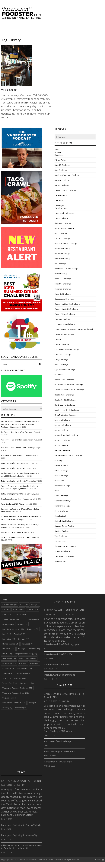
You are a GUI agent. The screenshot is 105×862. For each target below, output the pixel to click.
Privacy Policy (60, 160)
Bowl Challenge (61, 170)
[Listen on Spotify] (21, 396)
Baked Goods (9, 604)
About (57, 149)
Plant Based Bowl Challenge (66, 268)
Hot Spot (27, 644)
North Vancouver (27, 658)
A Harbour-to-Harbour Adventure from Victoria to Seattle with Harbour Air (25, 847)
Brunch (32, 609)
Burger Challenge (62, 185)
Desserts (8, 624)
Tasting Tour (9, 683)
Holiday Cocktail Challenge (65, 400)
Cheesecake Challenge (64, 299)
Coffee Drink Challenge (64, 334)
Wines (7, 707)
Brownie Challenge (62, 180)
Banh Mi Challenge (62, 165)
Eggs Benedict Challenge (65, 369)
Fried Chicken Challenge (64, 228)
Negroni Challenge (62, 450)
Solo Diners (23, 673)
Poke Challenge (61, 273)
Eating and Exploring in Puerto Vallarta (17, 481)
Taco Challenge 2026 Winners (13, 504)
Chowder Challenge (63, 319)
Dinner (22, 624)
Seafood (7, 673)
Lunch (7, 653)
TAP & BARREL (9, 90)
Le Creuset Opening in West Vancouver (17, 432)
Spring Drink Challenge (64, 521)
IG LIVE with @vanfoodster (65, 415)
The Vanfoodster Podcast (65, 546)
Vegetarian (9, 698)
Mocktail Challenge (62, 440)
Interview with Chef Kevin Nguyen (61, 644)
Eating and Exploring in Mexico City (15, 494)
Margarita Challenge (63, 425)
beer (35, 604)
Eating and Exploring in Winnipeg (14, 463)
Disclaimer (59, 155)
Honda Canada (10, 644)
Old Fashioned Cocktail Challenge (68, 455)
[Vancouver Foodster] (21, 17)
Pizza (34, 663)
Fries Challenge (61, 233)
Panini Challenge (61, 465)
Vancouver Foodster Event (15, 693)
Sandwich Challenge (63, 501)
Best (5, 609)
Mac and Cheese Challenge (66, 243)
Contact (58, 339)
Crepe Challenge (61, 218)
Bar (23, 604)
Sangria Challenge (62, 506)
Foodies (19, 634)
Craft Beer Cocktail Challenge (67, 349)
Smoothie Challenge (63, 284)
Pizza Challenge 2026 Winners (59, 751)
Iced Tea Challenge (62, 238)
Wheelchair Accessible (13, 702)
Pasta (23, 663)
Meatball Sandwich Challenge (67, 435)
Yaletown (20, 707)
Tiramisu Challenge (62, 551)
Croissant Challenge (63, 354)
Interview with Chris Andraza (58, 664)
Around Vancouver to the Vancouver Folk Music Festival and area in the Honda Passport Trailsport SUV (20, 424)
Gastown (23, 639)
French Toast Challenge (64, 379)
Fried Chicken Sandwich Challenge (69, 384)
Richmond (8, 668)
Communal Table (30, 619)
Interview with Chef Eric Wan (58, 654)
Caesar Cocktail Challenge (65, 190)
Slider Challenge (61, 511)
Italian (22, 648)
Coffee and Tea (10, 619)
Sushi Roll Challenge (63, 294)
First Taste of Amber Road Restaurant (16, 499)
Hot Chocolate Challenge (65, 405)
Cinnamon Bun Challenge (65, 324)
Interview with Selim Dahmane (59, 674)
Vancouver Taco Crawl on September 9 (17, 440)
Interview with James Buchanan (65, 610)
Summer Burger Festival (64, 526)
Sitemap (58, 152)
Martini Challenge (62, 430)
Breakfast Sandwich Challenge (67, 175)
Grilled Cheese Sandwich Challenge (69, 390)
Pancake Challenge (63, 258)
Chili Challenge (61, 208)
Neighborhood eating (26, 653)
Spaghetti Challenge (63, 289)
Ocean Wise (9, 663)
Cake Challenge (61, 195)
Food (6, 634)
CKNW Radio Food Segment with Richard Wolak (74, 329)
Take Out (20, 678)
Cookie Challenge (62, 344)
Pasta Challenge (61, 470)
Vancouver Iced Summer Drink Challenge (18, 447)
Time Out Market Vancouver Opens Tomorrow (20, 537)
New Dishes (9, 658)
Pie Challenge (60, 263)
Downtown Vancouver (13, 629)
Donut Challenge (61, 364)
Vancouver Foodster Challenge (17, 688)
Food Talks (59, 374)
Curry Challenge (61, 359)
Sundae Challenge (62, 531)
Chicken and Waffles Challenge (67, 304)
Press (57, 490)
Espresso (32, 629)
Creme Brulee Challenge (65, 213)
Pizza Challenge (61, 475)
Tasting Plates (60, 541)
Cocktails (20, 614)
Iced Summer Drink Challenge (67, 410)
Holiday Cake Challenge (64, 395)
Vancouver (26, 683)
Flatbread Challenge (63, 223)
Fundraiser (8, 639)
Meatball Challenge (63, 248)
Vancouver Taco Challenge (12, 532)
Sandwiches (24, 668)
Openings (59, 460)
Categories (59, 200)
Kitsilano (34, 648)
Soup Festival (60, 516)
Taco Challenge (61, 536)
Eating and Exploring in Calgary (14, 468)
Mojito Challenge (61, 445)
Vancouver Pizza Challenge (58, 761)
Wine (32, 702)
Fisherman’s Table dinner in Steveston (17, 455)
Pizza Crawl (59, 480)
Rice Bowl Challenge (63, 279)
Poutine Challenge (62, 485)
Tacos (6, 678)
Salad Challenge (61, 495)
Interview (8, 648)
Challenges (59, 205)
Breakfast (18, 609)
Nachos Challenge (62, 253)
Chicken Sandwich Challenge (66, 309)
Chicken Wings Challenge (65, 314)
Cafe (6, 614)
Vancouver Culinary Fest (65, 556)
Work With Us (60, 561)
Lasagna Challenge (62, 420)
